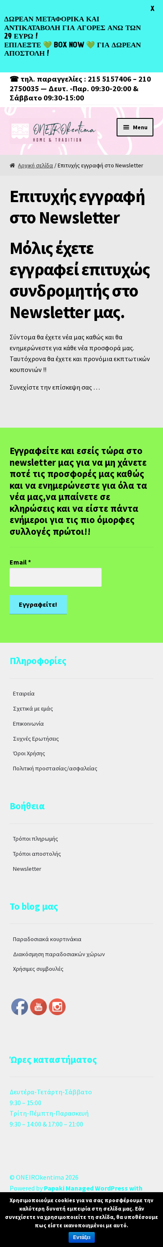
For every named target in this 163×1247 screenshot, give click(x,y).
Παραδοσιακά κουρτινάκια (47, 939)
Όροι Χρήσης (29, 753)
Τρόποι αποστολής (37, 853)
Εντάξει (81, 1237)
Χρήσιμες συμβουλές (38, 968)
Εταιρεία (24, 693)
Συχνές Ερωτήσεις (36, 738)
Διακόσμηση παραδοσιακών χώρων (59, 954)
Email (20, 562)
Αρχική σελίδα (35, 165)
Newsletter (27, 868)
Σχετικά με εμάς (33, 708)
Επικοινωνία (28, 723)
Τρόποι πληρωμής (35, 838)
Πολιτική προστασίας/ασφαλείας (55, 768)
